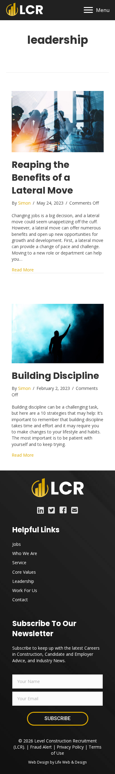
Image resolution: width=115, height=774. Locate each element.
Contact (20, 599)
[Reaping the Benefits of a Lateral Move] (58, 121)
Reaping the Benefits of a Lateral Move (42, 177)
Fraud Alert (41, 747)
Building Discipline (55, 375)
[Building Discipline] (58, 333)
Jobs (16, 544)
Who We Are (24, 553)
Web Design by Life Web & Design (57, 762)
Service (19, 562)
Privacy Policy (70, 747)
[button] (57, 719)
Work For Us (24, 590)
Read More (23, 270)
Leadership (23, 581)
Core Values (24, 572)
